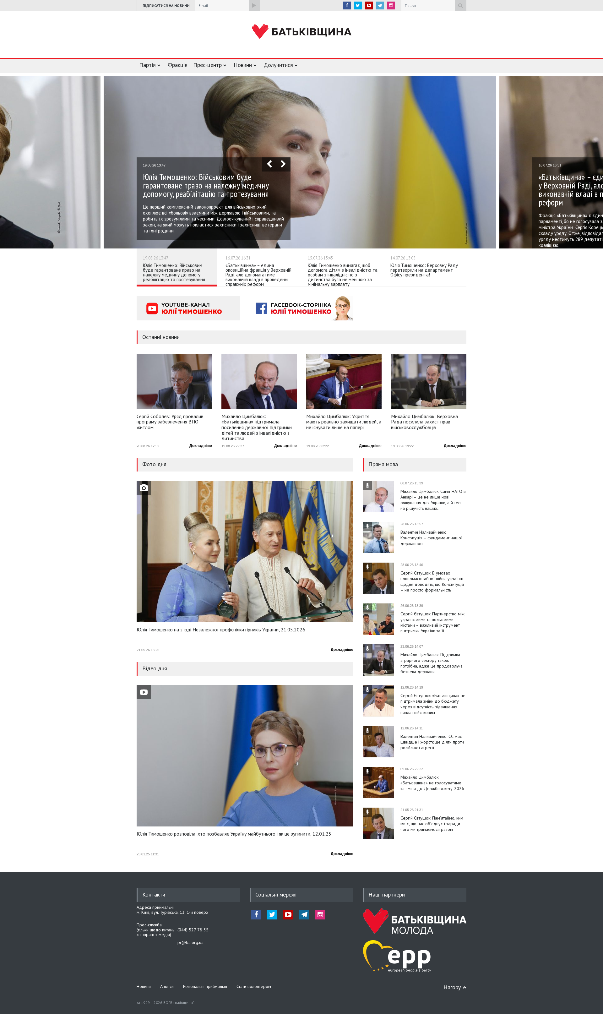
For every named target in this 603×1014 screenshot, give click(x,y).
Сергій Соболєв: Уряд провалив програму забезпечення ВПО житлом (170, 422)
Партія (147, 64)
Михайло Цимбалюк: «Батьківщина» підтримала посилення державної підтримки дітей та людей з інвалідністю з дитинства (256, 427)
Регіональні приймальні (205, 986)
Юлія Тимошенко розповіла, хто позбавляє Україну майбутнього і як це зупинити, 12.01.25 (234, 834)
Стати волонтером (253, 986)
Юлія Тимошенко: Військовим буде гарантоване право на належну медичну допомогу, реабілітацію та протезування (174, 272)
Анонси (167, 986)
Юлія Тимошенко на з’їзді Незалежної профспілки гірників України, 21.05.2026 (221, 630)
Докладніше (200, 446)
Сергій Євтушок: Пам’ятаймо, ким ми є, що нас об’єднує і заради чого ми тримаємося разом (431, 823)
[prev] (269, 164)
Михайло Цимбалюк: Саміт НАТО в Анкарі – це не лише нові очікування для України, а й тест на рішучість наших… (433, 499)
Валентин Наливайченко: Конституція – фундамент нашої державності (431, 537)
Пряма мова (383, 464)
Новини (243, 64)
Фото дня (154, 464)
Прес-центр (207, 64)
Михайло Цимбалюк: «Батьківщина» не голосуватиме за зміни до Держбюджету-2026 (432, 782)
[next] (283, 164)
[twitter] (358, 5)
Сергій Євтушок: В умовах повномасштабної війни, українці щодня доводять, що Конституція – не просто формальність (432, 581)
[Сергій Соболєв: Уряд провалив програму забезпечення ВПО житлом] (174, 381)
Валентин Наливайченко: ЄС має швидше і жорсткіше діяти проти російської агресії (432, 741)
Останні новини (161, 337)
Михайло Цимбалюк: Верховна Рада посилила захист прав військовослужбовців (424, 422)
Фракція (177, 64)
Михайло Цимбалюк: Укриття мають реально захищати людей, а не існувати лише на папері (343, 422)
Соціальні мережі (275, 894)
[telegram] (380, 5)
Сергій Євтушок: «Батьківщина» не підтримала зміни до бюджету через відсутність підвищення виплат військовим (432, 704)
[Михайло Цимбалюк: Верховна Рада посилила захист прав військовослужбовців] (428, 381)
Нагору (452, 987)
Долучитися (278, 64)
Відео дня (154, 668)
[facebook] (347, 5)
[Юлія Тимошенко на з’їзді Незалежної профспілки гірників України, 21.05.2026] (245, 551)
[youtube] (369, 5)
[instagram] (391, 5)
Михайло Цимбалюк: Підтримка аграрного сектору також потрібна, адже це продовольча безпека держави (431, 663)
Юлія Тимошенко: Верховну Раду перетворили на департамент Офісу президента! (424, 270)
